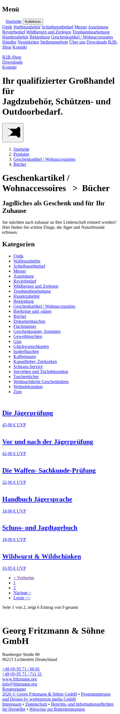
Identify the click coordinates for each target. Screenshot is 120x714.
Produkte (21, 154)
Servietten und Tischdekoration (40, 371)
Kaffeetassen (24, 356)
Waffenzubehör (26, 27)
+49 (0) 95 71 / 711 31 (22, 674)
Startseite (13, 21)
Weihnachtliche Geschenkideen (41, 381)
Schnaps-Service (28, 366)
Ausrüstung (98, 27)
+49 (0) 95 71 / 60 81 (21, 669)
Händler (9, 42)
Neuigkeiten (28, 42)
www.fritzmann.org (19, 679)
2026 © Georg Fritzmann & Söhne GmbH (39, 694)
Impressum (11, 704)
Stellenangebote (54, 42)
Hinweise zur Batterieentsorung (57, 709)
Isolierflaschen (26, 351)
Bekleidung (40, 37)
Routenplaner (14, 689)
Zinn (17, 391)
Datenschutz (36, 704)
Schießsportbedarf (57, 27)
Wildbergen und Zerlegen (48, 32)
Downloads (97, 42)
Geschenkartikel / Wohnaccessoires (82, 37)
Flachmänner (24, 326)
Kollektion (33, 22)
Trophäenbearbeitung (91, 32)
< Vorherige (23, 577)
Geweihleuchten (27, 336)
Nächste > (22, 592)
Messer (81, 27)
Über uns (77, 42)
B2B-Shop (11, 57)
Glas (17, 341)
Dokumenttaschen (29, 321)
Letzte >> (21, 597)
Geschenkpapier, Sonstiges (37, 331)
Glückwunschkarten (31, 346)
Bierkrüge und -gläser (32, 311)
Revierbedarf (13, 32)
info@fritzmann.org (19, 684)
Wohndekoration (28, 386)
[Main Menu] (12, 132)
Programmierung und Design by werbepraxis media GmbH (56, 696)
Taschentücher (26, 376)
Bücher (19, 164)
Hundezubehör (15, 37)
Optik (7, 27)
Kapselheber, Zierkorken (35, 361)
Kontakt (20, 47)
